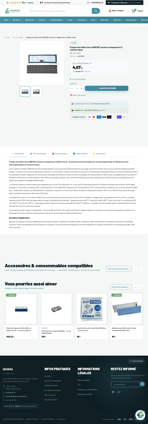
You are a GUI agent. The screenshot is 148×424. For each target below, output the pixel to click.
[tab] (18, 153)
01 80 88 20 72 (10, 393)
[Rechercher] (96, 11)
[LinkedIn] (113, 392)
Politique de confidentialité (87, 390)
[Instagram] (118, 392)
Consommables (17, 37)
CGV (79, 385)
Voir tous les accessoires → (119, 269)
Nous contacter (50, 395)
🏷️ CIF (73, 43)
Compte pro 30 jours (53, 390)
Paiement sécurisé (51, 385)
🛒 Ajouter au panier (106, 88)
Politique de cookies (85, 394)
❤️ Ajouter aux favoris (78, 95)
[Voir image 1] (25, 91)
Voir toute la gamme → (121, 287)
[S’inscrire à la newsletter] (142, 384)
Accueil (7, 37)
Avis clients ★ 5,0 (51, 400)
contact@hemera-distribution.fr (16, 396)
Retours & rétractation (53, 381)
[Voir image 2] (36, 91)
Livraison (48, 376)
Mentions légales (84, 380)
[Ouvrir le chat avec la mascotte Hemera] (140, 415)
